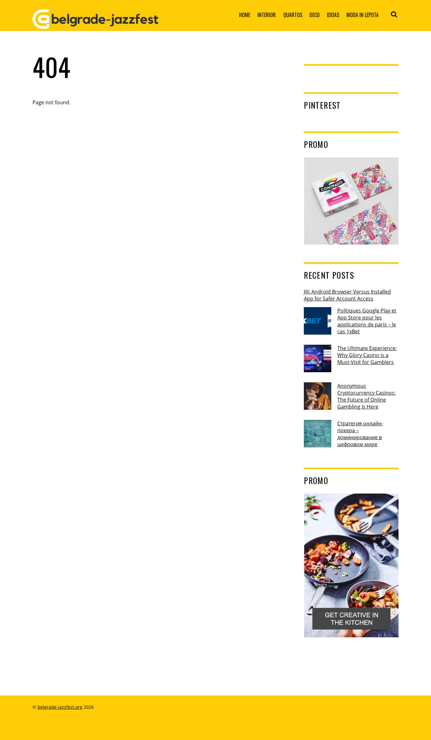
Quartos (292, 15)
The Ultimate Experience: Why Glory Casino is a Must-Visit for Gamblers (367, 355)
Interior (266, 15)
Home (244, 15)
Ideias (333, 15)
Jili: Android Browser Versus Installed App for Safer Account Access (347, 295)
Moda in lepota (362, 15)
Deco (315, 15)
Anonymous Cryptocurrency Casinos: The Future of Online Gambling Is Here (366, 396)
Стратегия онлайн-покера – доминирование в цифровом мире (360, 434)
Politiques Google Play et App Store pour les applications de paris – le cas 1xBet (366, 321)
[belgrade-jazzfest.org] (95, 23)
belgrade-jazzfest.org (60, 707)
